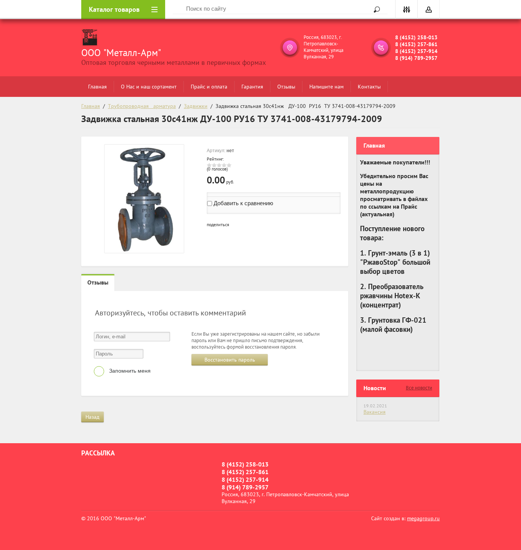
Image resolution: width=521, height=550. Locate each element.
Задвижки (195, 106)
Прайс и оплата (209, 86)
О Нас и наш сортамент (149, 86)
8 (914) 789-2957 (416, 58)
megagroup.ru (423, 518)
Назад (92, 416)
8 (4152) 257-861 (416, 44)
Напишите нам (326, 86)
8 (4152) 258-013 (416, 37)
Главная (97, 86)
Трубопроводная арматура (142, 106)
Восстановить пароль (229, 359)
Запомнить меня (129, 371)
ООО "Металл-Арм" (121, 53)
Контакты (369, 86)
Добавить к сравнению (242, 203)
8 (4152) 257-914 (416, 51)
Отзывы (286, 86)
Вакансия (374, 411)
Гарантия (252, 86)
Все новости (419, 387)
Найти (374, 9)
